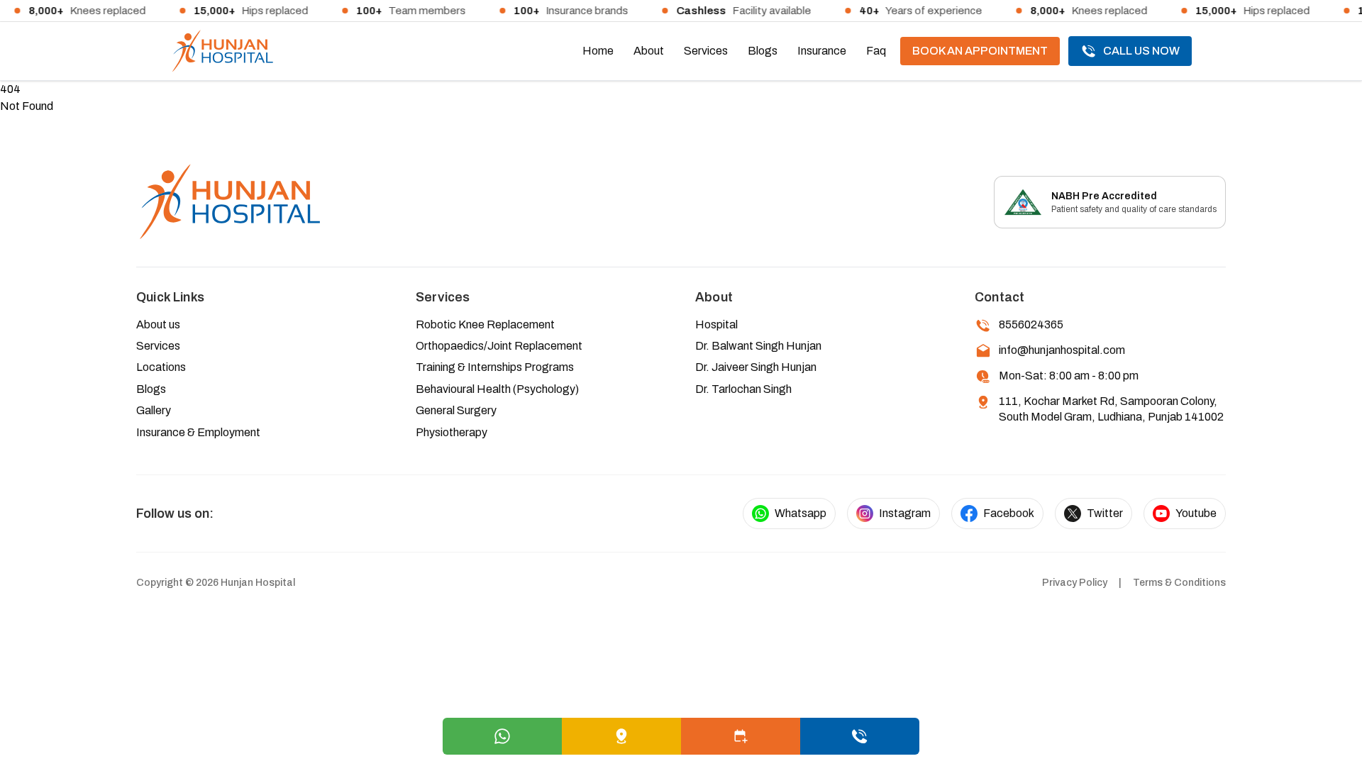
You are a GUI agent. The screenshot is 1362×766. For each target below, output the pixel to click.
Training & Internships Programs (495, 367)
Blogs (762, 51)
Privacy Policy (1074, 582)
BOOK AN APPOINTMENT (980, 51)
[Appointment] (740, 736)
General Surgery (456, 410)
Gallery (153, 410)
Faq (876, 51)
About (648, 51)
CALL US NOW (1141, 51)
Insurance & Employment (198, 432)
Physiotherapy (451, 432)
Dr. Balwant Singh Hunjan (758, 346)
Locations (161, 367)
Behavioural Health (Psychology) (497, 389)
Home (598, 51)
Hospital (716, 324)
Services (706, 51)
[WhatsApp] (502, 736)
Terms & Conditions (1179, 582)
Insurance (821, 51)
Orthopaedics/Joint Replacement (499, 346)
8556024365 (1031, 324)
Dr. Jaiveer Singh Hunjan (755, 367)
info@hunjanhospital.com (1062, 350)
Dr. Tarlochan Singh (743, 389)
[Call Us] (859, 736)
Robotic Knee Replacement (485, 324)
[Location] (621, 736)
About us (158, 324)
